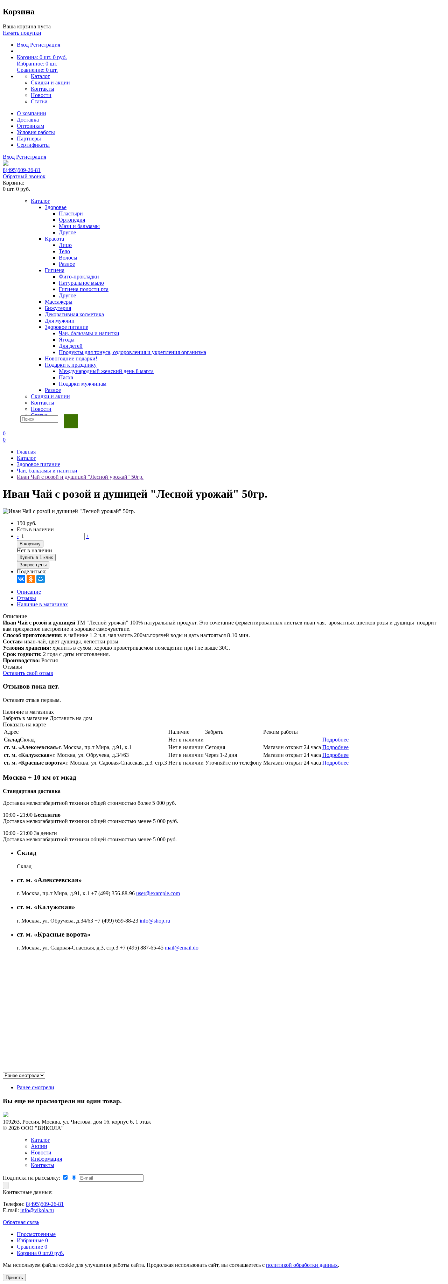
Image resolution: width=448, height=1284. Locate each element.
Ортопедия (72, 220)
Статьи (39, 101)
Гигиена (54, 270)
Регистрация (45, 45)
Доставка (28, 120)
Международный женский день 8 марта (106, 371)
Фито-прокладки (79, 276)
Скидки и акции (50, 82)
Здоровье (55, 207)
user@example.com (158, 893)
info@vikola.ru (37, 1210)
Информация (46, 1159)
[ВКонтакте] (21, 579)
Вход (23, 45)
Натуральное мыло (81, 283)
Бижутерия (58, 308)
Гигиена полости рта (83, 289)
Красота (54, 239)
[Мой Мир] (40, 579)
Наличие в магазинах (42, 604)
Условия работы (36, 132)
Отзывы (26, 598)
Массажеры (58, 302)
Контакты (42, 89)
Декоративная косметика (74, 314)
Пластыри (71, 213)
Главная (26, 452)
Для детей (71, 346)
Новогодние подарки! (71, 358)
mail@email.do (181, 948)
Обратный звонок (24, 176)
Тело (64, 251)
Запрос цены (33, 564)
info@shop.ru (155, 921)
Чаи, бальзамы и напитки (89, 333)
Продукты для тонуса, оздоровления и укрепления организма (132, 352)
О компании (31, 113)
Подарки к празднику (71, 365)
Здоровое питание (66, 327)
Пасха (66, 377)
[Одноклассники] (31, 579)
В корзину (30, 543)
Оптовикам (30, 126)
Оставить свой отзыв (28, 673)
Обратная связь (21, 1222)
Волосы (68, 258)
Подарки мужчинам (82, 384)
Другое (67, 232)
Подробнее (335, 740)
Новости (41, 95)
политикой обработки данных (302, 1265)
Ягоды (67, 340)
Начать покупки (22, 33)
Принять (14, 1277)
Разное (67, 264)
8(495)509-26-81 (22, 170)
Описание (29, 592)
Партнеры (29, 138)
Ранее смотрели (35, 1087)
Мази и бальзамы (79, 226)
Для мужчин (60, 321)
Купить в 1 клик (36, 557)
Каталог (40, 76)
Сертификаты (33, 145)
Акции (39, 1146)
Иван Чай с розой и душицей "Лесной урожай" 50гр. (80, 477)
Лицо (65, 245)
